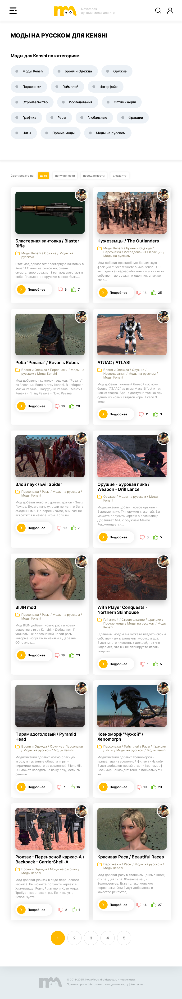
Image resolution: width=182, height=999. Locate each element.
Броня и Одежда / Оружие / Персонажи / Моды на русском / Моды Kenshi (52, 748)
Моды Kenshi (33, 71)
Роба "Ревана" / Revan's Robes (47, 362)
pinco (83, 984)
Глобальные (97, 117)
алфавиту (120, 175)
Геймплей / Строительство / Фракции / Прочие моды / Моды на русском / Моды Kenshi (135, 623)
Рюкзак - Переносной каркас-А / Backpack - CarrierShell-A (49, 859)
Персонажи (32, 87)
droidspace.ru (108, 979)
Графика (29, 117)
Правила (72, 984)
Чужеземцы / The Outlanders (128, 240)
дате (43, 175)
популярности (65, 175)
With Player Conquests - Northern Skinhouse (122, 610)
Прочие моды (63, 133)
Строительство (35, 102)
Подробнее (36, 289)
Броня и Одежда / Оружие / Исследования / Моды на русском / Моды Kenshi (130, 373)
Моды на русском (111, 133)
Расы (62, 117)
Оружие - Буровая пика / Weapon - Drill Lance (123, 487)
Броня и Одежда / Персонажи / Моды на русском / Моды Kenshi (52, 371)
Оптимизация (125, 102)
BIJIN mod (25, 607)
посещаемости (94, 175)
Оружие (120, 71)
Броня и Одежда (78, 71)
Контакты (137, 984)
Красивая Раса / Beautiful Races (130, 856)
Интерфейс (109, 87)
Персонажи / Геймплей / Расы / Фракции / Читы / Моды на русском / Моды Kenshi (134, 748)
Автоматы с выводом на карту (108, 984)
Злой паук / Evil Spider (38, 484)
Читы (27, 133)
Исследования (80, 102)
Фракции (135, 117)
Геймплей (70, 87)
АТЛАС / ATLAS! (114, 362)
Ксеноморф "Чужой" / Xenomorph (120, 737)
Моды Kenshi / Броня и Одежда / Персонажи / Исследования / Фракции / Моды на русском (133, 252)
